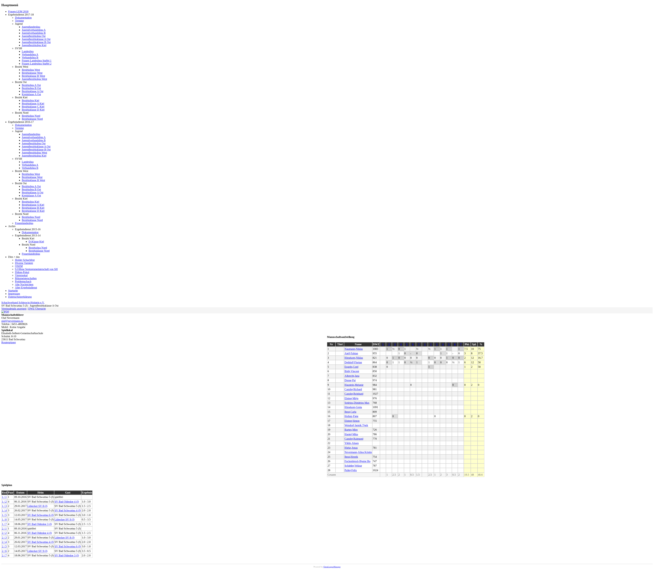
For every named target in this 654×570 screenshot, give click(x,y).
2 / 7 (4, 555)
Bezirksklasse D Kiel (33, 109)
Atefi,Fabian (351, 353)
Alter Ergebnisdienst (26, 287)
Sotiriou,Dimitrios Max (357, 402)
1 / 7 (4, 524)
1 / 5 (4, 515)
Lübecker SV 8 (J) (37, 506)
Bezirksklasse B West (33, 75)
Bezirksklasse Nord (32, 118)
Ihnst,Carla (350, 411)
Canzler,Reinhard (354, 393)
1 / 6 (4, 519)
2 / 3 (4, 537)
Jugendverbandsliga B (34, 33)
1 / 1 (4, 497)
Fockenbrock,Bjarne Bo (357, 461)
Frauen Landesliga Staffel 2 (36, 63)
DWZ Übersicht (37, 308)
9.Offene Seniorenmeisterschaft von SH (36, 269)
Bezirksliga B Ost (31, 88)
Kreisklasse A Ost (31, 94)
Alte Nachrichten (24, 284)
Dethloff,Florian (353, 362)
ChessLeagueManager (332, 567)
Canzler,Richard (353, 389)
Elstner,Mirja (351, 398)
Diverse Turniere (24, 263)
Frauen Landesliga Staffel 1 (36, 60)
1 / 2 (4, 501)
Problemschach (23, 281)
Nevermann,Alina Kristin (358, 452)
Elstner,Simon (352, 420)
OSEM (19, 266)
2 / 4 (4, 542)
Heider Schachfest (25, 260)
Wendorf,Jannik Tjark (356, 425)
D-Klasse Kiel (36, 241)
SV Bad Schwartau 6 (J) (40, 515)
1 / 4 (4, 510)
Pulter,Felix (351, 470)
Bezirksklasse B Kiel (33, 207)
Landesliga (28, 51)
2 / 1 (4, 528)
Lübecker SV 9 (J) (64, 519)
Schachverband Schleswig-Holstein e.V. (22, 302)
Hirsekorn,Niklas (354, 357)
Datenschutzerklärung (20, 296)
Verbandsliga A (30, 54)
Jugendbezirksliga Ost (33, 36)
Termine (19, 20)
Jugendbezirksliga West (34, 79)
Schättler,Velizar (353, 465)
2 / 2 (4, 532)
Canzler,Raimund (354, 438)
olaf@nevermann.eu (12, 321)
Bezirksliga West (31, 69)
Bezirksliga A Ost (31, 85)
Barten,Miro (351, 429)
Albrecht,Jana (352, 375)
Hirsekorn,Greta (353, 407)
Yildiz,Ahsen (352, 443)
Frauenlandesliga (24, 223)
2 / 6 (4, 551)
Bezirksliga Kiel (30, 100)
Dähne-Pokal (22, 272)
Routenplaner (8, 342)
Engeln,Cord (351, 366)
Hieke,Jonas (351, 447)
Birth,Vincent (352, 371)
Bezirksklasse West (32, 72)
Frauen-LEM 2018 (18, 11)
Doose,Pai (350, 380)
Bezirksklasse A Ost (32, 91)
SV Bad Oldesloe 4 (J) (66, 501)
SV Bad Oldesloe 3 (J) (39, 524)
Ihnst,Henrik (351, 456)
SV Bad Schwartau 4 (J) (67, 510)
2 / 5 (4, 546)
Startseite (13, 290)
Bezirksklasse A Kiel (33, 103)
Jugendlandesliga (31, 26)
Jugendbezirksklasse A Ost (36, 39)
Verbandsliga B (30, 57)
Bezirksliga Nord (31, 115)
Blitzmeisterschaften (26, 278)
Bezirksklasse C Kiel (33, 106)
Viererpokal (21, 275)
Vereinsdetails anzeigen (13, 308)
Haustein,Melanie (354, 384)
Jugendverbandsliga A (34, 29)
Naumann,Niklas (354, 348)
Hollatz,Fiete (351, 416)
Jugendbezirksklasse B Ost (36, 42)
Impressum (14, 293)
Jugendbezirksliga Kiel (34, 45)
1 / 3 (4, 506)
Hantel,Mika (351, 434)
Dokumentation (23, 17)
